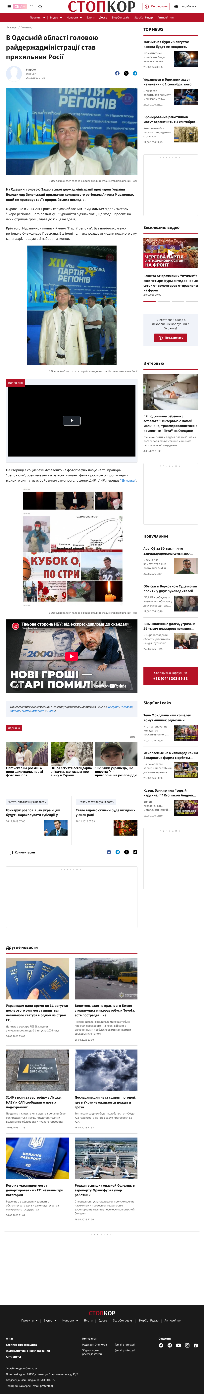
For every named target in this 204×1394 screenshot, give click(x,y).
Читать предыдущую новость (27, 802)
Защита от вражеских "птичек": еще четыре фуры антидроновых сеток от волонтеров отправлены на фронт (170, 283)
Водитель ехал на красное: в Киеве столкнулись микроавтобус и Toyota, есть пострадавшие (105, 1010)
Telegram (113, 707)
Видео (54, 17)
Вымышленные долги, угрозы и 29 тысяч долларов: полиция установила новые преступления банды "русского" (170, 631)
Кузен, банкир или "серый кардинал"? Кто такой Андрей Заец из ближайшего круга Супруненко (168, 798)
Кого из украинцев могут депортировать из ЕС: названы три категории (34, 1190)
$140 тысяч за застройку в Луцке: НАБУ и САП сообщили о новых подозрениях (34, 1102)
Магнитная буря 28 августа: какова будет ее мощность (166, 44)
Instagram (37, 711)
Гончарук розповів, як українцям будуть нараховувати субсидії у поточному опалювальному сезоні (34, 815)
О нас (9, 1339)
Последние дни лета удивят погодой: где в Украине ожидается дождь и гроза (105, 1102)
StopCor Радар (143, 17)
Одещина (14, 728)
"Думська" (128, 480)
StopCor (31, 70)
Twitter (25, 711)
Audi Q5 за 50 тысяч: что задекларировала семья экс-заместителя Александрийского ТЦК (169, 556)
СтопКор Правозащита (21, 1345)
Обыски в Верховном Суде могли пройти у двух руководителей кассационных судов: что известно (170, 593)
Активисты (13, 1357)
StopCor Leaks (120, 17)
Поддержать (159, 6)
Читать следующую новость (96, 802)
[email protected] (42, 1386)
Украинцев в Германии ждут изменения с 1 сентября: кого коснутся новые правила (167, 84)
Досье (103, 17)
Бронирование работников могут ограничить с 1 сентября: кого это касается (169, 122)
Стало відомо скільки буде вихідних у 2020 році (105, 812)
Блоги (90, 17)
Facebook (126, 707)
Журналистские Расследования (28, 1351)
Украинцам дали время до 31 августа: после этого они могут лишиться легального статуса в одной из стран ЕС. (37, 1013)
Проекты (35, 17)
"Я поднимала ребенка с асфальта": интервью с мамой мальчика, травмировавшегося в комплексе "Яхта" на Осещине (170, 423)
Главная (12, 28)
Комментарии (25, 852)
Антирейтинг (166, 17)
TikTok (51, 711)
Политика (26, 28)
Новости (72, 17)
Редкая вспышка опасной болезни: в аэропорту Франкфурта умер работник (105, 1190)
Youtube (15, 711)
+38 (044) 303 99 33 (170, 678)
